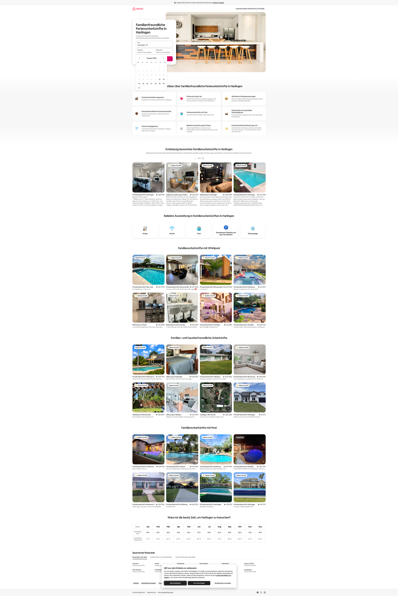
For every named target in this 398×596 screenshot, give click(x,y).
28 (155, 84)
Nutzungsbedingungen (165, 592)
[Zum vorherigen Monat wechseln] (139, 58)
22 (159, 79)
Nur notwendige (199, 583)
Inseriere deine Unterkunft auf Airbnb (250, 9)
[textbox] (145, 52)
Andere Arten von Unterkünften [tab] (161, 557)
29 (159, 84)
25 (143, 84)
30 (164, 84)
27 (151, 84)
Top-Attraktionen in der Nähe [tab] (185, 557)
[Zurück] (195, 158)
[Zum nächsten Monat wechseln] (163, 58)
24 (139, 84)
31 (139, 88)
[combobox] (154, 45)
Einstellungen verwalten (223, 583)
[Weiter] (203, 158)
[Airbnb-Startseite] (137, 8)
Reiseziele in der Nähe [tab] (139, 557)
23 (164, 79)
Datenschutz (151, 592)
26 (147, 84)
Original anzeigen (218, 3)
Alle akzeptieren (175, 583)
